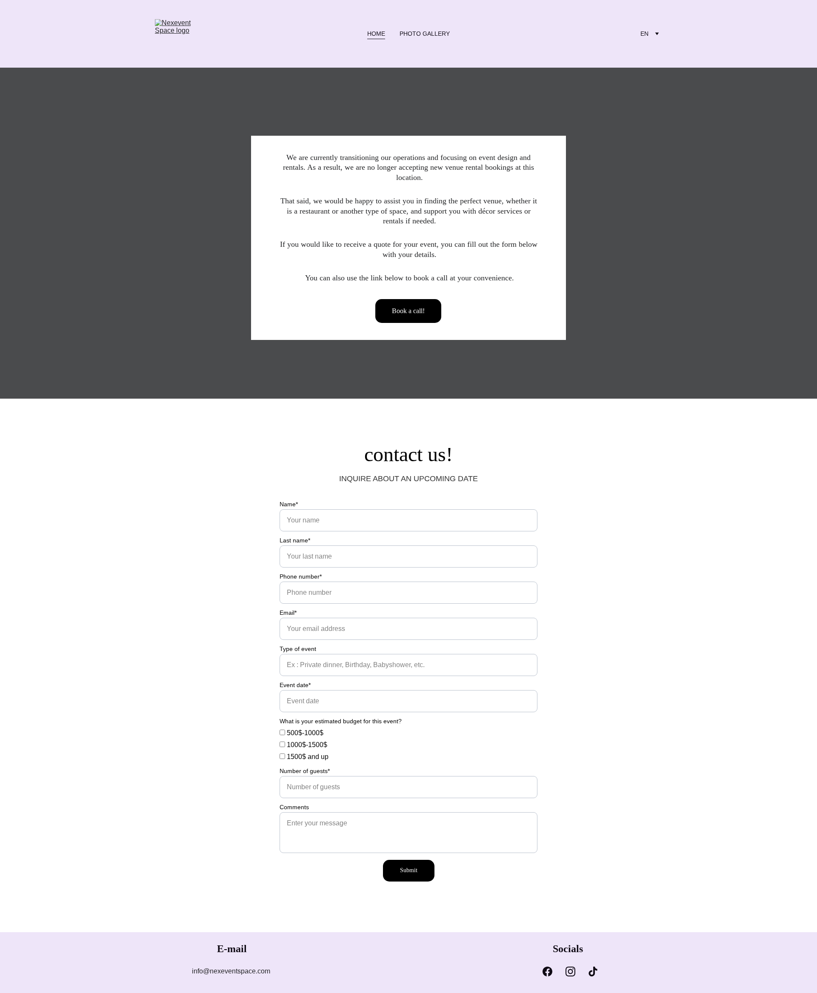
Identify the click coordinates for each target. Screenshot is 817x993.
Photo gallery (425, 33)
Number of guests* (305, 771)
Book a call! (408, 310)
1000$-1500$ (306, 744)
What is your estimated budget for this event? (341, 721)
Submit (408, 870)
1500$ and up (307, 756)
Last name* (295, 540)
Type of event (298, 648)
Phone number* (301, 576)
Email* (288, 612)
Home (376, 33)
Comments (294, 807)
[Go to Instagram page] (570, 971)
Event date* (295, 685)
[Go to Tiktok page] (593, 971)
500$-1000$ (304, 732)
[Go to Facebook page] (547, 971)
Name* (289, 504)
